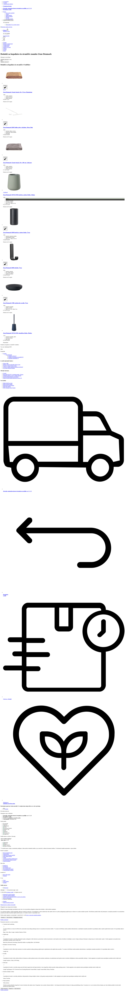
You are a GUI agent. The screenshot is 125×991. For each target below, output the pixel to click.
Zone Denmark (9, 354)
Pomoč (4, 11)
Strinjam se (3, 917)
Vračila (4, 857)
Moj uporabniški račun (7, 852)
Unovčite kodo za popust (8, 870)
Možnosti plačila (9, 16)
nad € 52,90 (17, 8)
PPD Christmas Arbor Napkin (9, 387)
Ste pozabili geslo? (7, 867)
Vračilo (7, 14)
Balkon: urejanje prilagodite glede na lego (11, 364)
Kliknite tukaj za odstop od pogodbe (8, 904)
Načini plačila (6, 854)
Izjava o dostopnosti (7, 898)
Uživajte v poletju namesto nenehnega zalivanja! (13, 367)
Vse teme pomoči (9, 18)
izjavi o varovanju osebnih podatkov (33, 915)
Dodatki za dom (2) (12, 356)
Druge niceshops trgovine (8, 902)
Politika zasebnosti (4, 919)
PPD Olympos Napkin (7, 384)
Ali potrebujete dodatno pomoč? (9, 859)
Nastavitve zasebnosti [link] (7, 899)
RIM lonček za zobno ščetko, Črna (16, 232)
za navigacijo (6, 1)
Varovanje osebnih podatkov (9, 895)
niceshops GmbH (9, 892)
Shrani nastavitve (4, 988)
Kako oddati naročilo (7, 856)
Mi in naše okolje (6, 874)
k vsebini (5, 2)
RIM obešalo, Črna (12, 267)
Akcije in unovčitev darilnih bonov (10, 858)
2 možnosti (5, 192)
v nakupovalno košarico (8, 4)
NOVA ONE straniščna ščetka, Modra (17, 333)
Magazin (5, 875)
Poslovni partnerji (6, 861)
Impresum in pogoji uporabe (9, 894)
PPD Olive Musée (7, 386)
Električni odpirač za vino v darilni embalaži (12, 375)
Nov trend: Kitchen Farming (9, 368)
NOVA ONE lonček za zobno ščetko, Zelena (19, 195)
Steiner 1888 (5, 363)
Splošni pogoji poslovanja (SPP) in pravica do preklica (14, 896)
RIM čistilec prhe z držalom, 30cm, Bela (18, 127)
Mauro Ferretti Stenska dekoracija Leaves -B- (12, 378)
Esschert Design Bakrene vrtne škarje (10, 376)
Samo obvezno (9, 917)
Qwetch (4, 373)
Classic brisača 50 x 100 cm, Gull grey (17, 162)
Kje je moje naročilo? (10, 13)
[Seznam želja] (4, 38)
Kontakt (7, 17)
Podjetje (4, 901)
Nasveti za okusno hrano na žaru (10, 365)
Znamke (5, 353)
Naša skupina (6, 881)
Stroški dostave (9, 15)
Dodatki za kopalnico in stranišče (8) (15, 357)
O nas (4, 880)
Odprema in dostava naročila (9, 855)
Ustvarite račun (6, 35)
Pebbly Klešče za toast (7, 383)
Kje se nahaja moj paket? (8, 869)
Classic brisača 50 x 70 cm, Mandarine (17, 92)
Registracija (5, 866)
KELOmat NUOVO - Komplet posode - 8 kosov (13, 374)
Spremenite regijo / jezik (13, 890)
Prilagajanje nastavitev (18, 917)
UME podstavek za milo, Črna (15, 303)
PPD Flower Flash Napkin (8, 385)
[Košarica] (63, 40)
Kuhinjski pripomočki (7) (13, 358)
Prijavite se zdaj (6, 31)
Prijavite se (5, 865)
